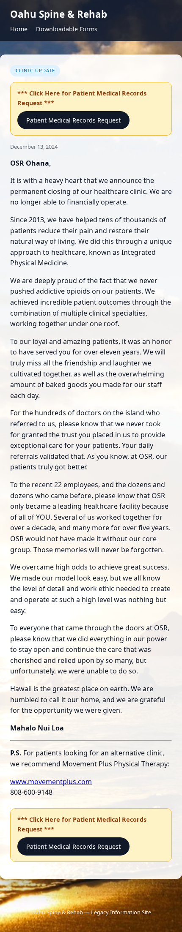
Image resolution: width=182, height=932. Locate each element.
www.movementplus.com (51, 781)
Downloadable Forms (66, 29)
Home (19, 29)
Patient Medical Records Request (73, 120)
